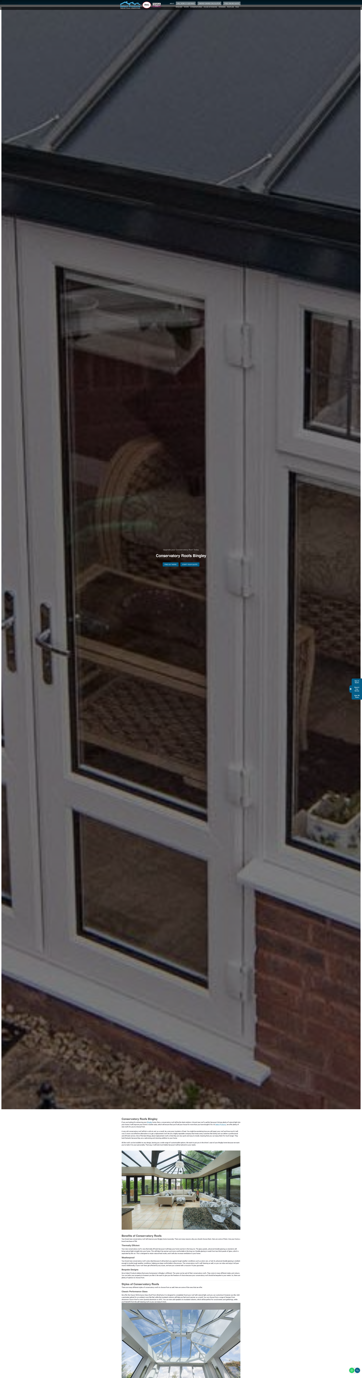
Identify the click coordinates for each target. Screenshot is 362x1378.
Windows (179, 7)
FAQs (237, 7)
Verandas (222, 7)
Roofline (230, 7)
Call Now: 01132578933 (186, 3)
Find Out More (171, 564)
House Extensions (210, 7)
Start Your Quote (189, 564)
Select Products (220, 1124)
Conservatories (196, 7)
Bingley (149, 1122)
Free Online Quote (231, 3)
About (172, 3)
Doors (186, 7)
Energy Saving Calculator (209, 3)
